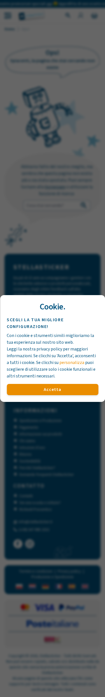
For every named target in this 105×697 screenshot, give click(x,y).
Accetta (52, 389)
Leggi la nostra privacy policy (34, 349)
